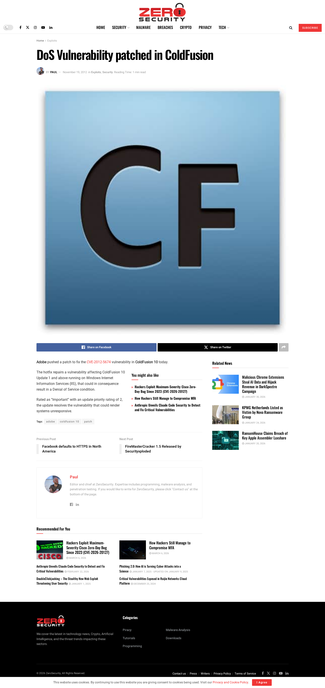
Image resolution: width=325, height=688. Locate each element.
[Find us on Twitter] (27, 27)
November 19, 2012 (75, 72)
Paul (53, 72)
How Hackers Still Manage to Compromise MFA (165, 398)
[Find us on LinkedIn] (50, 27)
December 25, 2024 (144, 584)
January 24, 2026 (254, 423)
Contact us (179, 673)
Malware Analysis (178, 630)
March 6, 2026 (77, 558)
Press (193, 673)
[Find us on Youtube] (43, 27)
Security (119, 27)
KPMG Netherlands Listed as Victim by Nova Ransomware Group (262, 412)
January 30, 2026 (254, 397)
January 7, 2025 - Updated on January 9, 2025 (160, 572)
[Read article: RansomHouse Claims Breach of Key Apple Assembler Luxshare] (225, 440)
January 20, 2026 (254, 443)
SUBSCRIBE (310, 28)
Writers (205, 673)
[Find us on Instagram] (35, 27)
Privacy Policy (222, 673)
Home (100, 27)
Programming (132, 646)
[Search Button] (290, 27)
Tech (222, 27)
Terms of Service (245, 673)
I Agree (261, 682)
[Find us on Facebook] (20, 27)
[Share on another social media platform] (284, 347)
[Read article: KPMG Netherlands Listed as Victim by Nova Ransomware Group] (225, 414)
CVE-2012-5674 (99, 362)
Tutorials (129, 638)
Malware (143, 27)
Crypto (186, 27)
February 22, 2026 (78, 572)
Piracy (127, 630)
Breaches (165, 27)
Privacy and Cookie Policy (230, 682)
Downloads (173, 638)
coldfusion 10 (69, 422)
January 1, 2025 (81, 584)
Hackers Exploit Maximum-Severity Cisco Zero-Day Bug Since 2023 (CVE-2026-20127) (165, 389)
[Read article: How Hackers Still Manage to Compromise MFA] (132, 549)
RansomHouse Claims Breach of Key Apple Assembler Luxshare (265, 435)
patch (88, 422)
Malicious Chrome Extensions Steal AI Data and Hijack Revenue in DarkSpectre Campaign (263, 384)
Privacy (205, 27)
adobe (50, 422)
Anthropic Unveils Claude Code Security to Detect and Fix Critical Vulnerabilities (167, 407)
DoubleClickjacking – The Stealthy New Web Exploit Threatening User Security (67, 581)
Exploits (52, 41)
